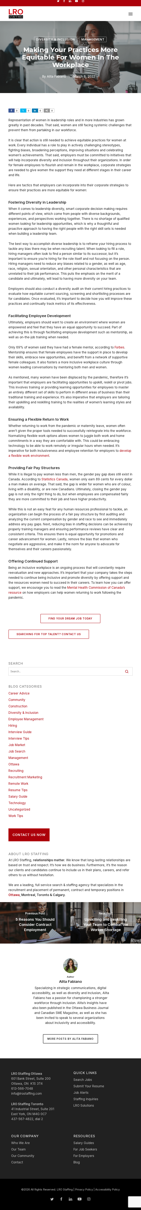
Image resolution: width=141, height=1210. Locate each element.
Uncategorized (19, 809)
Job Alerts (80, 1092)
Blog (76, 1162)
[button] (131, 14)
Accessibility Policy (107, 1189)
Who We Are (20, 1143)
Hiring (12, 725)
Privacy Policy (84, 1189)
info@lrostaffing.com (26, 1093)
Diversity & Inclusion (55, 39)
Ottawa (13, 764)
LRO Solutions (83, 1105)
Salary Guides (83, 1143)
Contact (17, 1162)
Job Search (16, 751)
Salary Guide (17, 796)
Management (92, 39)
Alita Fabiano (56, 76)
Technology (17, 803)
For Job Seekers (85, 1149)
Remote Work (18, 783)
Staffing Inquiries (85, 1099)
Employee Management (26, 719)
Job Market (16, 745)
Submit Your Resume (88, 1086)
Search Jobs (82, 1080)
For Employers (83, 1156)
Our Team (18, 1149)
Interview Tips (18, 738)
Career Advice (19, 693)
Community (16, 700)
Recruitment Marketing (25, 777)
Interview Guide (20, 732)
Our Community (22, 1156)
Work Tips (15, 816)
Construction (17, 706)
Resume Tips (18, 790)
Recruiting (16, 771)
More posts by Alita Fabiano (70, 1038)
